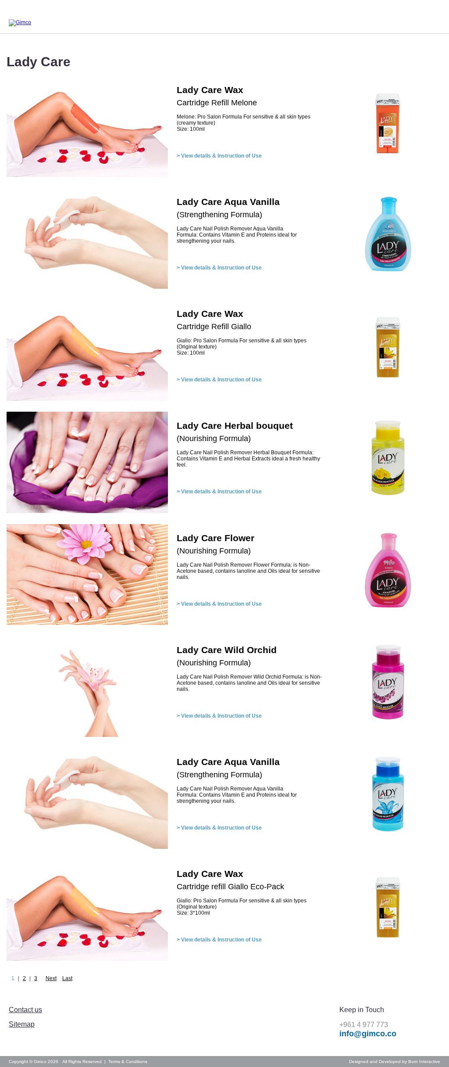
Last (67, 978)
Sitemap (22, 1024)
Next (51, 978)
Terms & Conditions (127, 1061)
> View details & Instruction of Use (219, 156)
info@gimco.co (367, 1033)
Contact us (25, 1009)
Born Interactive (424, 1061)
